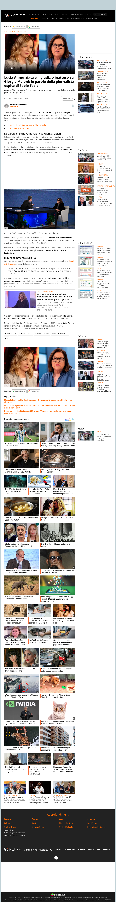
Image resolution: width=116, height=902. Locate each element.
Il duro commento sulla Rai (17, 128)
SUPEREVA (104, 897)
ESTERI (71, 14)
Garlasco (54, 18)
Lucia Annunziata (60, 333)
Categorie (81, 850)
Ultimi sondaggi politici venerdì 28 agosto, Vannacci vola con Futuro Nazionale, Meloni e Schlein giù (38, 412)
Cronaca (7, 819)
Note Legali (15, 900)
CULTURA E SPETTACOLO (17, 32)
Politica (35, 819)
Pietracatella (45, 18)
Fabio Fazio (10, 333)
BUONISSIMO (96, 897)
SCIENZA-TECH (80, 14)
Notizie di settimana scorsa (14, 835)
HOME (6, 32)
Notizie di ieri (9, 830)
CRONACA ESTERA (102, 71)
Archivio (91, 850)
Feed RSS (58, 850)
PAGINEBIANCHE (56, 897)
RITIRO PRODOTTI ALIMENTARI (106, 186)
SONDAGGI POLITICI (103, 350)
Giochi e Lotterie (66, 823)
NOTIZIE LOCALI (102, 60)
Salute (34, 823)
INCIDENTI (100, 383)
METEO (99, 432)
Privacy (22, 900)
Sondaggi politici (79, 18)
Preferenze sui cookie (40, 900)
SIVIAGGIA (79, 897)
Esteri (61, 819)
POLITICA (54, 14)
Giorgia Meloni (42, 333)
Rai (6, 338)
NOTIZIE (17, 16)
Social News (92, 823)
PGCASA (48, 897)
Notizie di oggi (10, 827)
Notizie (15, 849)
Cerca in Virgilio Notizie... (36, 850)
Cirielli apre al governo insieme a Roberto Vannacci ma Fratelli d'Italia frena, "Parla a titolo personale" (39, 406)
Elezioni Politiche (66, 827)
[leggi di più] (73, 106)
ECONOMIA (63, 14)
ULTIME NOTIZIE (35, 14)
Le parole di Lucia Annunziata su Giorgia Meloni (26, 125)
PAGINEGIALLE (25, 897)
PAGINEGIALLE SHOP (37, 897)
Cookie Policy (29, 900)
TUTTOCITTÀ (67, 897)
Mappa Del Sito (69, 850)
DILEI (73, 897)
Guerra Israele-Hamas (96, 827)
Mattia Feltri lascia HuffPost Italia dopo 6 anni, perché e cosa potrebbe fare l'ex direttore (38, 401)
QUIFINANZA (87, 897)
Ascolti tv (69, 18)
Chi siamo (8, 900)
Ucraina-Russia (38, 827)
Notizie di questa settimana (14, 833)
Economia (91, 819)
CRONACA (46, 14)
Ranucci (61, 18)
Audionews (99, 14)
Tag (98, 850)
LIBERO (11, 897)
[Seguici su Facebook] (56, 858)
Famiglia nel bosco (93, 18)
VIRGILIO (17, 897)
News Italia (107, 850)
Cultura (7, 823)
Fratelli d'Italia (25, 333)
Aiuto (50, 900)
